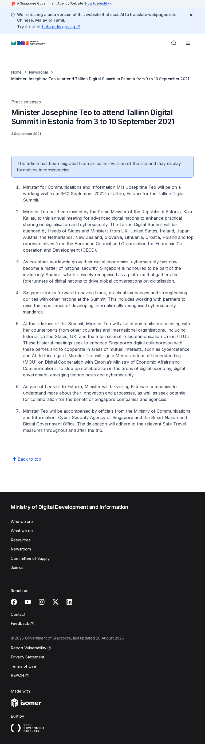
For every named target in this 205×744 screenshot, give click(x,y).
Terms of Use (23, 666)
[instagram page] (41, 602)
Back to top (29, 459)
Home (16, 72)
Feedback (20, 623)
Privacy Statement (27, 656)
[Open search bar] (174, 43)
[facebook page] (14, 602)
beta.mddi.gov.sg (58, 26)
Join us (17, 567)
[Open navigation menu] (188, 43)
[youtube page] (28, 602)
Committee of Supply (30, 558)
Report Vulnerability (28, 647)
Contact (18, 614)
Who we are (22, 521)
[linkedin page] (69, 602)
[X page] (55, 602)
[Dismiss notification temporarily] (191, 15)
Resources (21, 539)
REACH (17, 675)
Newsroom (38, 72)
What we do (22, 530)
